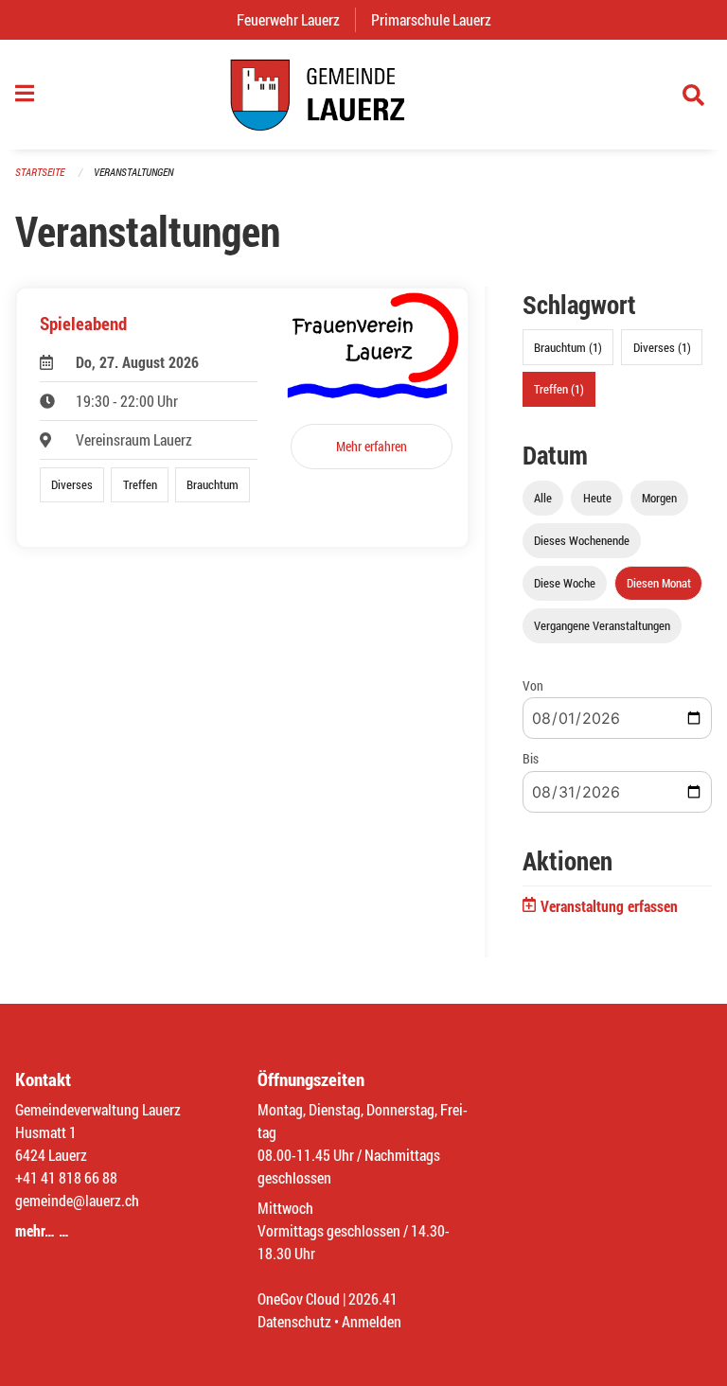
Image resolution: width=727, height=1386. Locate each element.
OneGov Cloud (298, 1298)
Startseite (39, 172)
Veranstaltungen (133, 172)
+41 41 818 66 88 (66, 1177)
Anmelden (371, 1321)
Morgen (659, 497)
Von (533, 685)
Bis (531, 758)
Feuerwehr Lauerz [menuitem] (296, 19)
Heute (597, 497)
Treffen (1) (559, 388)
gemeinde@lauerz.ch (77, 1200)
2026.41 (373, 1298)
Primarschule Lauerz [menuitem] (438, 19)
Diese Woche (564, 582)
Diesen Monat (659, 582)
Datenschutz (294, 1321)
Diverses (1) (662, 347)
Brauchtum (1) (568, 347)
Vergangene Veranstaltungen (602, 625)
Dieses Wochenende (581, 540)
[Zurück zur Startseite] (363, 94)
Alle (543, 497)
